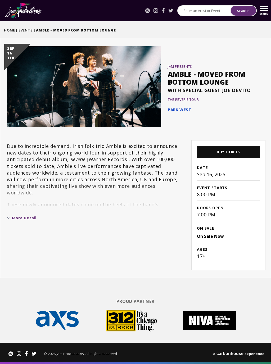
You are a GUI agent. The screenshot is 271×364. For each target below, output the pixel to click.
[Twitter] (170, 10)
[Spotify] (147, 10)
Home (9, 30)
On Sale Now (210, 236)
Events (26, 30)
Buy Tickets (228, 151)
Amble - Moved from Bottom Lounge (206, 78)
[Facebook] (163, 10)
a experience (238, 353)
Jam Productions (23, 11)
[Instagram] (155, 10)
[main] (135, 157)
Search (243, 11)
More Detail (24, 217)
